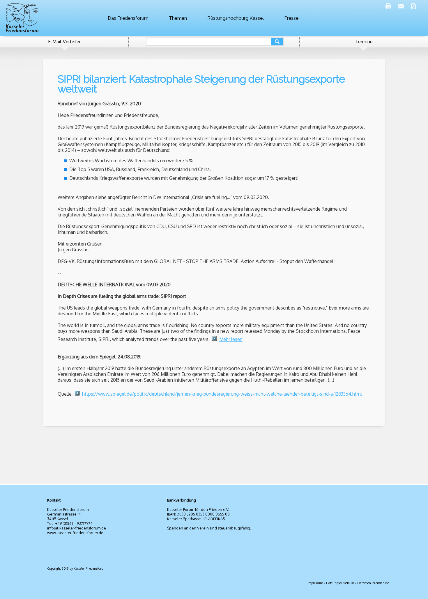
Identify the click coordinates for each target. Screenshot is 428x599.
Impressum (315, 583)
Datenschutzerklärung (373, 583)
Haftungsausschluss (340, 583)
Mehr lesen (231, 339)
